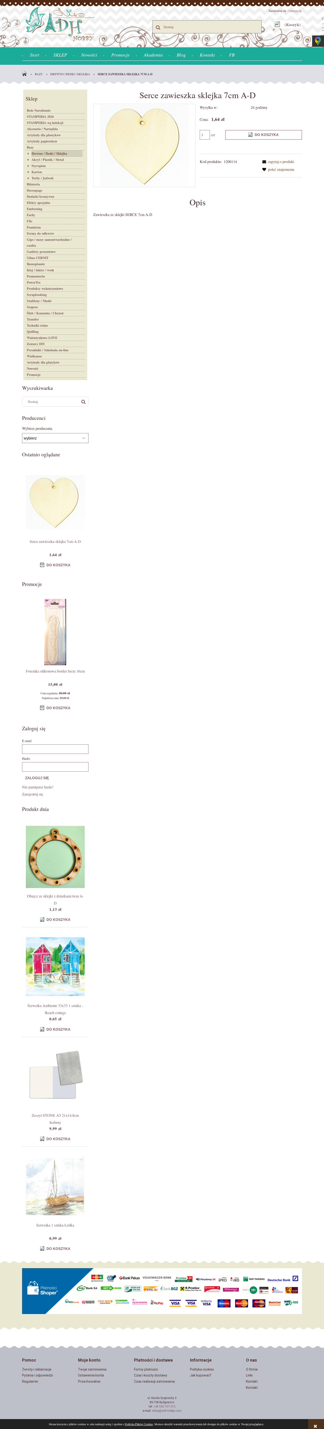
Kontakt (252, 1381)
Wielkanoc (34, 356)
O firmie (252, 1369)
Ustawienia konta (91, 1375)
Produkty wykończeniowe (45, 288)
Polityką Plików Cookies (139, 1424)
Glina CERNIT (37, 257)
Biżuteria (33, 184)
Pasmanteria (36, 276)
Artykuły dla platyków (43, 362)
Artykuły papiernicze (42, 141)
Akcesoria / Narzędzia (42, 128)
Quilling (33, 331)
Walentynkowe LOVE (42, 337)
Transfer (33, 319)
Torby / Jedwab (43, 178)
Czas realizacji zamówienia (154, 1381)
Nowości (32, 368)
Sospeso (32, 306)
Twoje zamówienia (92, 1369)
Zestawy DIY (36, 343)
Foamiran (34, 227)
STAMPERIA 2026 (40, 116)
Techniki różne (37, 325)
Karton (37, 171)
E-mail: (27, 741)
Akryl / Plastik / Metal (48, 159)
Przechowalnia (89, 1381)
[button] (277, 161)
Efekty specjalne (38, 202)
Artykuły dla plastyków (44, 134)
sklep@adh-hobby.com (166, 1410)
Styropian (39, 165)
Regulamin (30, 1381)
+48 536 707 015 (164, 1406)
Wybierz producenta (37, 428)
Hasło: (26, 758)
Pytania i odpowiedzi (37, 1375)
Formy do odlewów (40, 233)
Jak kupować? (200, 1375)
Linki (249, 1375)
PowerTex (34, 282)
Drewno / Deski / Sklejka (49, 153)
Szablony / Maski (39, 300)
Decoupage (34, 190)
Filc (29, 221)
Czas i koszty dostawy (150, 1375)
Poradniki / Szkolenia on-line (48, 349)
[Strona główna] (25, 74)
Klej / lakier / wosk (40, 270)
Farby (31, 214)
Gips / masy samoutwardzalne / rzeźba (49, 242)
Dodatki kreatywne (40, 196)
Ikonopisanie (36, 263)
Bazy (30, 147)
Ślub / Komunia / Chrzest (45, 313)
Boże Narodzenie (39, 110)
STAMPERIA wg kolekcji (45, 122)
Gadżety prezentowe (41, 251)
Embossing (34, 208)
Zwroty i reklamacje (36, 1369)
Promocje (34, 374)
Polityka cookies (202, 1369)
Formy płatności (146, 1369)
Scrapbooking (37, 294)
